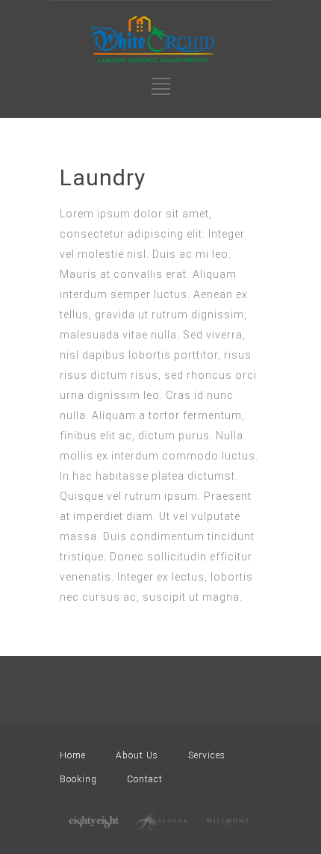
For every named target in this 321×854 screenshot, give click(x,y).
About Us (137, 755)
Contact (145, 779)
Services (206, 755)
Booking (78, 779)
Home (73, 755)
